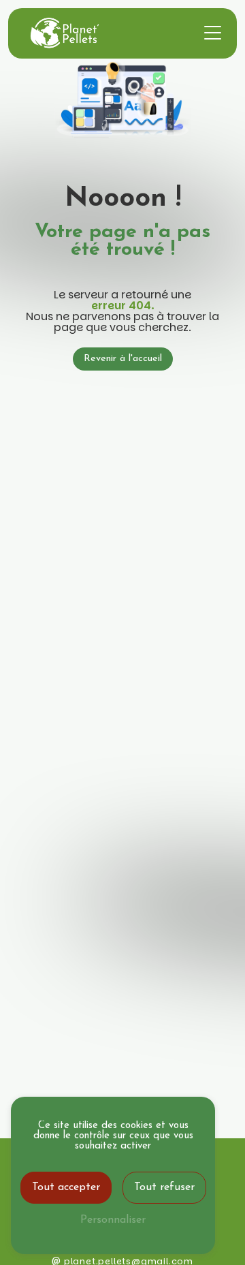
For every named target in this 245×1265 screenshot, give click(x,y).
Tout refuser (164, 1187)
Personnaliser (113, 1220)
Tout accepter (66, 1187)
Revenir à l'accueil (123, 359)
